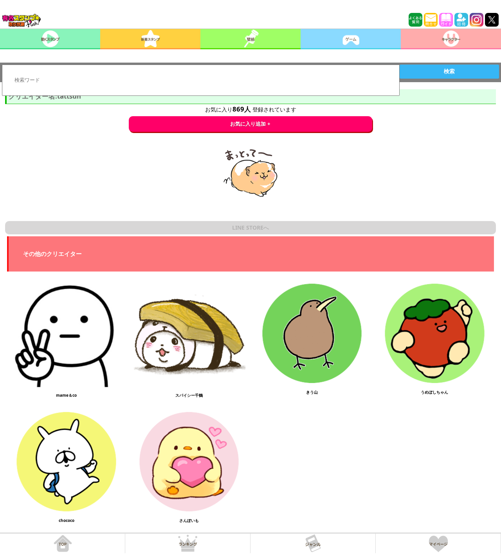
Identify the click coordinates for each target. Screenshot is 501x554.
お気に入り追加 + (250, 124)
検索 (449, 71)
